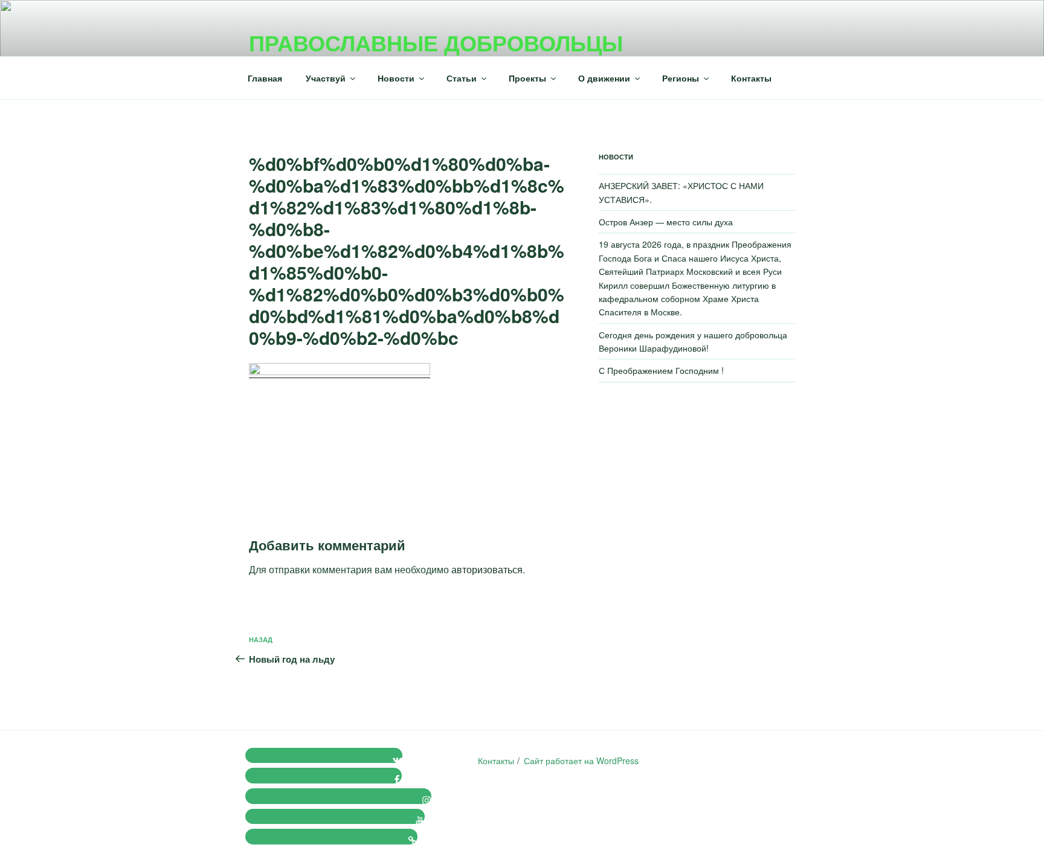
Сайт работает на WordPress (581, 760)
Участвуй (326, 78)
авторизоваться (487, 569)
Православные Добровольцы (436, 42)
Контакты (751, 78)
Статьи (461, 78)
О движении (604, 78)
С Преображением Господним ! (661, 370)
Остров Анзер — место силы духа (666, 222)
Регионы (680, 78)
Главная (265, 78)
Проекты (527, 78)
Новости (396, 78)
